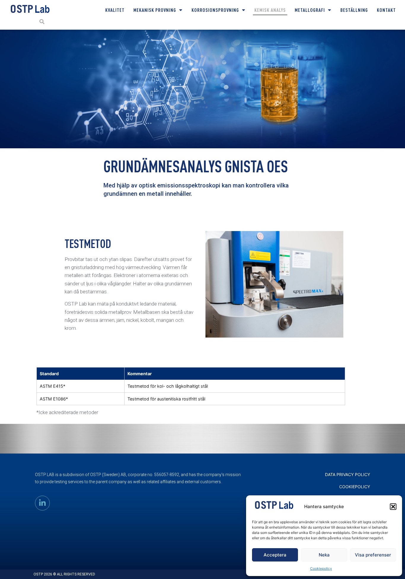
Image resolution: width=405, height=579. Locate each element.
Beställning (354, 10)
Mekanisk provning (154, 10)
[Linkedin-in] (42, 503)
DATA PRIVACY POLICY (347, 474)
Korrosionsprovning (215, 10)
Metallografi (310, 10)
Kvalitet (115, 10)
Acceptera (275, 555)
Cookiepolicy (321, 568)
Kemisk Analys (270, 10)
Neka (324, 555)
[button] (393, 507)
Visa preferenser (373, 555)
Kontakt (386, 10)
